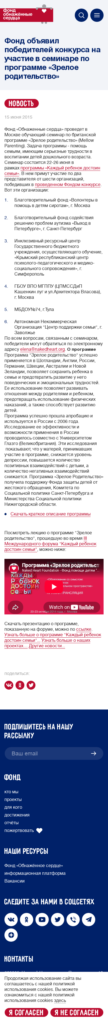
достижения (17, 815)
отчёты (11, 822)
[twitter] (32, 685)
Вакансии (14, 881)
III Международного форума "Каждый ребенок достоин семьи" (50, 544)
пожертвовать (19, 830)
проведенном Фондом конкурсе (68, 184)
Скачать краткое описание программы (51, 514)
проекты (13, 799)
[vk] (10, 685)
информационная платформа (35, 873)
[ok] (21, 685)
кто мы (11, 791)
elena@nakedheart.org (42, 349)
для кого (13, 807)
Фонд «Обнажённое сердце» (33, 865)
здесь (60, 1000)
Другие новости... (47, 645)
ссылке (83, 629)
